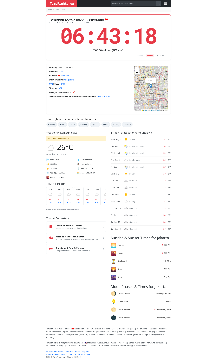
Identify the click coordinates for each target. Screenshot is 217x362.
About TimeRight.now (55, 354)
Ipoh (143, 343)
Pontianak (61, 334)
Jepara (105, 124)
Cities (56, 10)
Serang (162, 331)
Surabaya (127, 124)
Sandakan (115, 345)
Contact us (71, 354)
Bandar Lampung (77, 331)
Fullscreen (162, 55)
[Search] (158, 3)
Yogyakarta (157, 334)
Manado (110, 334)
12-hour (140, 55)
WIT (103, 96)
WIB (60, 88)
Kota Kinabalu (103, 345)
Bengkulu (146, 334)
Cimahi (92, 334)
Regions (85, 351)
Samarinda (132, 331)
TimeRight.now (62, 3)
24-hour (150, 55)
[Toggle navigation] (165, 3)
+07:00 (62, 84)
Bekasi (62, 124)
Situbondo (50, 334)
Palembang (142, 329)
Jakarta (61, 71)
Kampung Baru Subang (157, 343)
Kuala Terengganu (129, 345)
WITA (108, 96)
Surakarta (101, 334)
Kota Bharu (82, 345)
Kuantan (92, 345)
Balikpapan (153, 331)
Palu (165, 334)
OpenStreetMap (155, 110)
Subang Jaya (62, 345)
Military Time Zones (54, 351)
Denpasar (142, 331)
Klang (125, 343)
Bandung (51, 124)
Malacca (72, 345)
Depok (72, 124)
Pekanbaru (105, 331)
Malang (122, 331)
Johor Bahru (134, 343)
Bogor (96, 331)
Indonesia (64, 75)
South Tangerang (53, 331)
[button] (150, 86)
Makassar (163, 329)
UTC (51, 84)
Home (49, 10)
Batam (89, 331)
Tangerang (131, 329)
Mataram (128, 334)
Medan (115, 329)
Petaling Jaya (116, 343)
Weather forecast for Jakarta (54, 209)
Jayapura (95, 124)
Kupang (116, 124)
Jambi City (83, 124)
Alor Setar (142, 345)
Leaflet (145, 110)
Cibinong (50, 337)
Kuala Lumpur (103, 343)
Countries (69, 351)
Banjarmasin (72, 334)
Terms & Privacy (85, 354)
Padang (114, 331)
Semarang (153, 329)
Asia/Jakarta (69, 80)
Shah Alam (50, 345)
